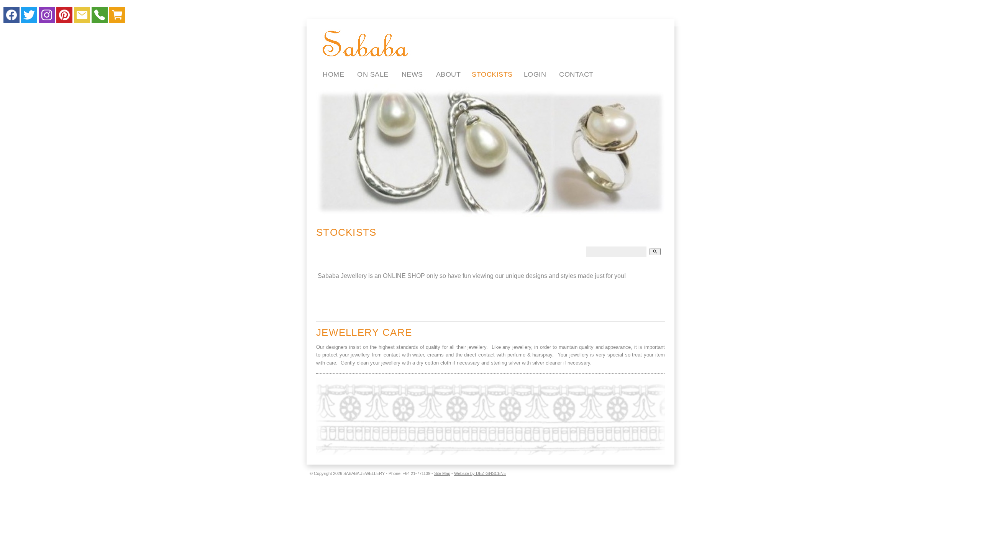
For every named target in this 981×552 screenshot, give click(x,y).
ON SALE (373, 74)
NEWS (412, 74)
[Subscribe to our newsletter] (82, 17)
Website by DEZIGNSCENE (480, 473)
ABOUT (448, 74)
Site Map (442, 473)
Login (535, 74)
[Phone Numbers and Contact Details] (100, 17)
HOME (333, 74)
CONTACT (576, 74)
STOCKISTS (492, 74)
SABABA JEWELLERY (364, 473)
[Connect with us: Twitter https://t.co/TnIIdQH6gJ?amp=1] (29, 17)
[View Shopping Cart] (117, 17)
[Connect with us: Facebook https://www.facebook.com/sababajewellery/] (11, 17)
